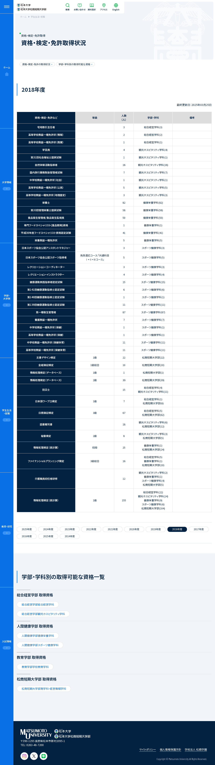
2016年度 (27, 536)
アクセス (104, 9)
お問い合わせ (80, 9)
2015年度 (48, 536)
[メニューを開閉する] (6, 6)
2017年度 (199, 529)
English (116, 9)
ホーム (6, 67)
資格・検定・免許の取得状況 (36, 64)
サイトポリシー (147, 749)
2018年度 (177, 529)
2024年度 (48, 529)
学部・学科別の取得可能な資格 (74, 64)
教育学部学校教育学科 (35, 667)
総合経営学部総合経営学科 (38, 604)
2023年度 (70, 529)
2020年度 (134, 529)
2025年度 (27, 529)
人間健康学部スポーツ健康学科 (40, 645)
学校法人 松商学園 (196, 749)
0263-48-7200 (35, 745)
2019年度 (156, 529)
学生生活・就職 (38, 17)
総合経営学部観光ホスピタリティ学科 (43, 614)
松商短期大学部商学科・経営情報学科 (44, 689)
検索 (68, 9)
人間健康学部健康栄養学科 (38, 636)
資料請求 (92, 9)
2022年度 (91, 529)
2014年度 (70, 536)
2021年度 (113, 529)
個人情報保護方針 (170, 749)
